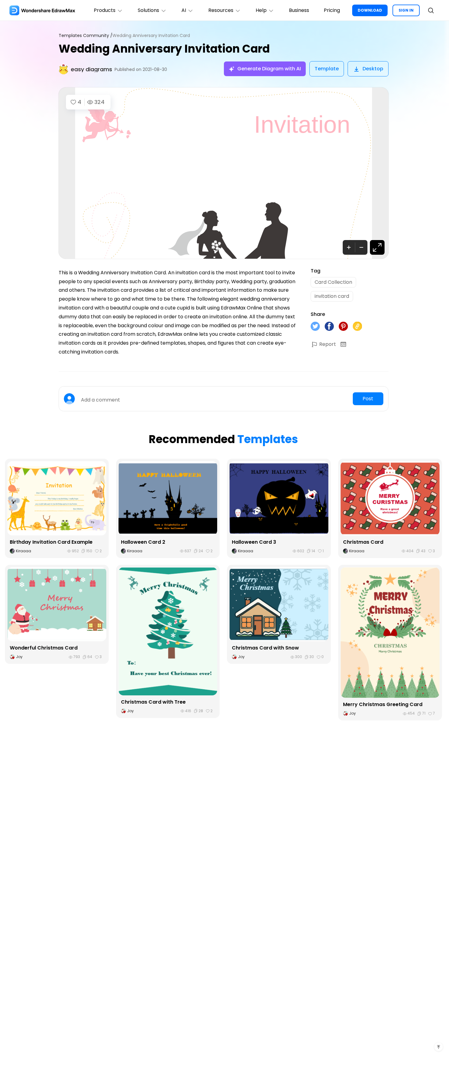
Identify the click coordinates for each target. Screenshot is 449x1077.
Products (104, 10)
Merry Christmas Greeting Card (382, 704)
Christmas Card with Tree (153, 701)
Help (261, 10)
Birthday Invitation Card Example (51, 542)
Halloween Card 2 (143, 542)
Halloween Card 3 (254, 542)
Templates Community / (85, 35)
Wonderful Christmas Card (44, 647)
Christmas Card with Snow (265, 647)
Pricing (332, 10)
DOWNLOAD (370, 10)
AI (183, 10)
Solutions (148, 10)
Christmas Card (363, 542)
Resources (220, 10)
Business (299, 10)
